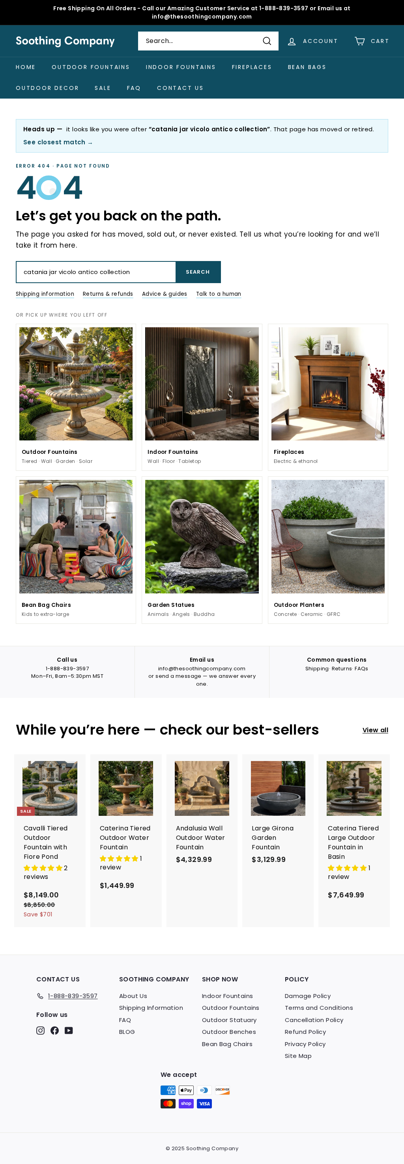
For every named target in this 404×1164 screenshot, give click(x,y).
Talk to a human (218, 294)
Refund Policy (305, 1032)
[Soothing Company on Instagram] (40, 1030)
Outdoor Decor (47, 88)
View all (375, 730)
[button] (44, 868)
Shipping (317, 668)
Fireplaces (252, 67)
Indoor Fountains (181, 67)
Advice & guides (164, 294)
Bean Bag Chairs (227, 1044)
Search (198, 272)
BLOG (127, 1032)
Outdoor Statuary (229, 1020)
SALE (103, 88)
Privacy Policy (305, 1044)
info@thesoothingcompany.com (202, 668)
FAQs (361, 668)
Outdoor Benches (229, 1032)
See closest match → (58, 142)
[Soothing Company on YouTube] (69, 1030)
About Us (133, 996)
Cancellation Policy (314, 1020)
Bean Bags (307, 67)
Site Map (298, 1056)
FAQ (134, 88)
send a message (178, 676)
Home (26, 67)
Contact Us (180, 88)
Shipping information (45, 294)
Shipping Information (151, 1008)
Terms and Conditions (319, 1008)
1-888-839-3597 (67, 668)
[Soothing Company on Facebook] (54, 1030)
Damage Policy (308, 996)
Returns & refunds (108, 294)
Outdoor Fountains (91, 67)
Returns (342, 668)
